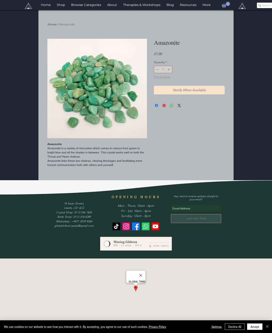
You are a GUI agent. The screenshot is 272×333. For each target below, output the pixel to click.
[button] (226, 4)
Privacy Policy (157, 327)
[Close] (267, 326)
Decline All (234, 327)
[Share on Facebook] (156, 105)
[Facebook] (136, 226)
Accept (254, 327)
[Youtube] (155, 226)
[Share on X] (179, 105)
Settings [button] (216, 327)
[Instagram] (126, 226)
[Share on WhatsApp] (171, 105)
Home (51, 24)
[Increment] (169, 69)
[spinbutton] (163, 69)
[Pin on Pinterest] (164, 105)
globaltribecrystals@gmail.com (74, 225)
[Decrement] (157, 69)
